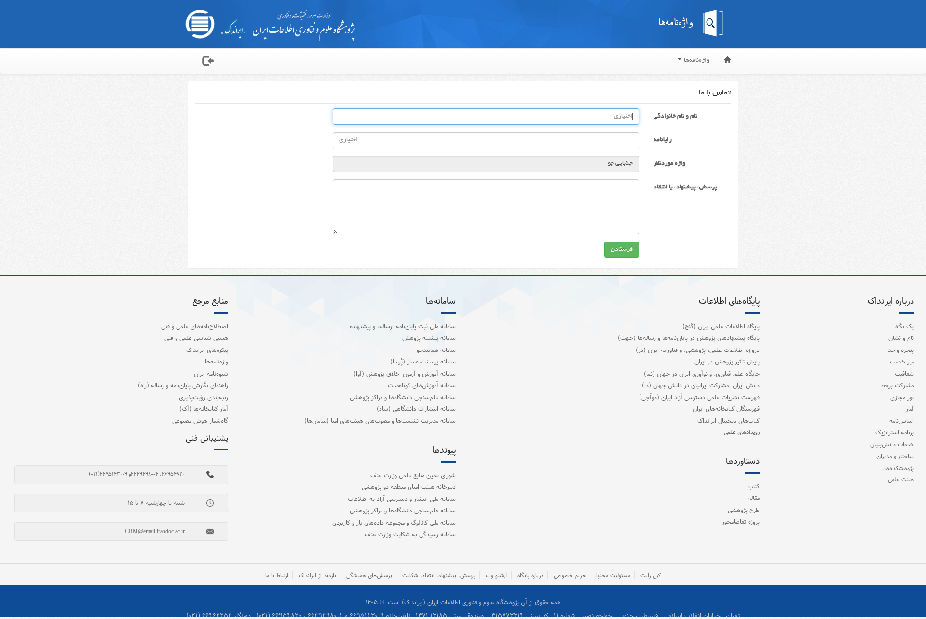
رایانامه (663, 140)
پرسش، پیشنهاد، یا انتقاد (685, 187)
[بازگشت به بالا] (906, 592)
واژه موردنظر (669, 164)
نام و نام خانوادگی (675, 116)
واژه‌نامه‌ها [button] (695, 60)
